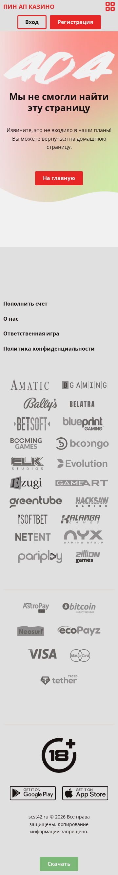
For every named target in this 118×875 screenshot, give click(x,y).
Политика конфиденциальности (49, 348)
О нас (10, 318)
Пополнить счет (25, 303)
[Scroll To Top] (110, 835)
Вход (32, 22)
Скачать (59, 863)
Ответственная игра (31, 333)
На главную (59, 178)
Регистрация (75, 22)
